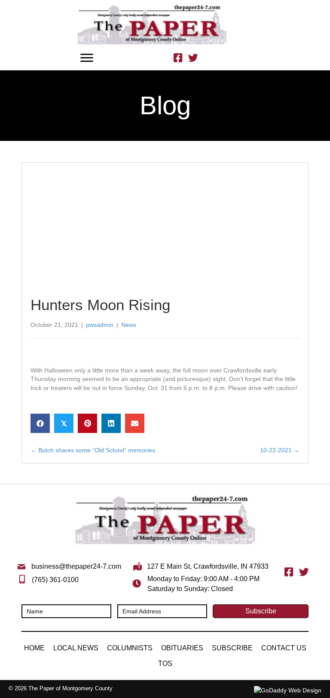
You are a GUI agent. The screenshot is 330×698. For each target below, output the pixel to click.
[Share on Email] (134, 423)
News (128, 324)
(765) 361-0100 (55, 579)
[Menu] (87, 58)
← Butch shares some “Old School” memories (93, 450)
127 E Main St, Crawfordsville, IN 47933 (208, 566)
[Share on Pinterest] (87, 423)
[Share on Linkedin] (111, 423)
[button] (261, 611)
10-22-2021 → (279, 450)
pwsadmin (99, 324)
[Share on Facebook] (40, 423)
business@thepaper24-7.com (76, 566)
